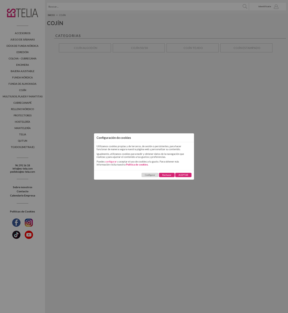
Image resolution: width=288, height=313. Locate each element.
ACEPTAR (183, 175)
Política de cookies (137, 164)
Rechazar (166, 175)
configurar (111, 161)
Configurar (150, 175)
